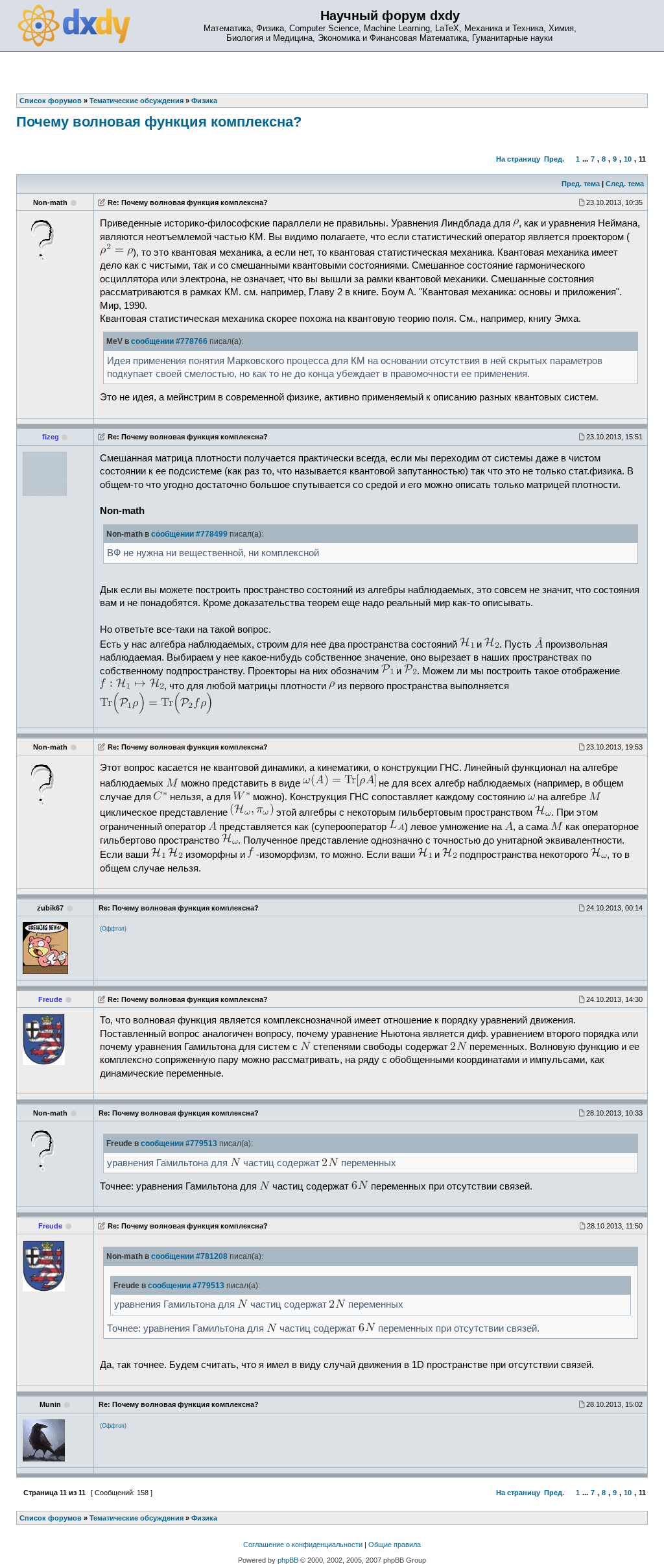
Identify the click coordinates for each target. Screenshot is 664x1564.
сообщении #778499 (189, 534)
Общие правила (394, 1544)
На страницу (518, 159)
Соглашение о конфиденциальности (302, 1544)
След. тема (625, 184)
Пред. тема (581, 184)
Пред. (554, 159)
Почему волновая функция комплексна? (159, 122)
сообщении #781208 (189, 1256)
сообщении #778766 (169, 341)
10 (628, 159)
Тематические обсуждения (136, 1518)
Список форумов (50, 1518)
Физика (204, 1518)
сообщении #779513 (179, 1143)
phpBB (288, 1560)
